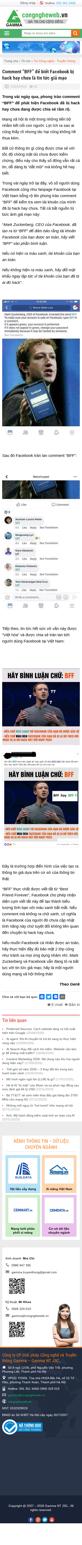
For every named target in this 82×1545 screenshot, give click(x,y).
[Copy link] (62, 996)
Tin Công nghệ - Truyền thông (54, 61)
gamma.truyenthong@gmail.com (34, 1272)
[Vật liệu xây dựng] (23, 1171)
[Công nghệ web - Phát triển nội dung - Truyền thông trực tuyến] (39, 18)
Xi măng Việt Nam (59, 1189)
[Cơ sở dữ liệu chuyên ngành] (59, 1210)
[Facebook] (42, 996)
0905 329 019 (21, 1309)
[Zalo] (55, 996)
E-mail (57, 1004)
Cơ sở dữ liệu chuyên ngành (59, 1230)
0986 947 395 (21, 1265)
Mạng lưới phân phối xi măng (23, 1230)
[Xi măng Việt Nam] (59, 1171)
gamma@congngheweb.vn (30, 1316)
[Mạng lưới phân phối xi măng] (23, 1210)
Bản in (74, 1004)
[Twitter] (48, 996)
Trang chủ (11, 61)
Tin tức (26, 61)
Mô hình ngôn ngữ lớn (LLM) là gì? (40, 1079)
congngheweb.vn (19, 1402)
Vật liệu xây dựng (23, 1189)
